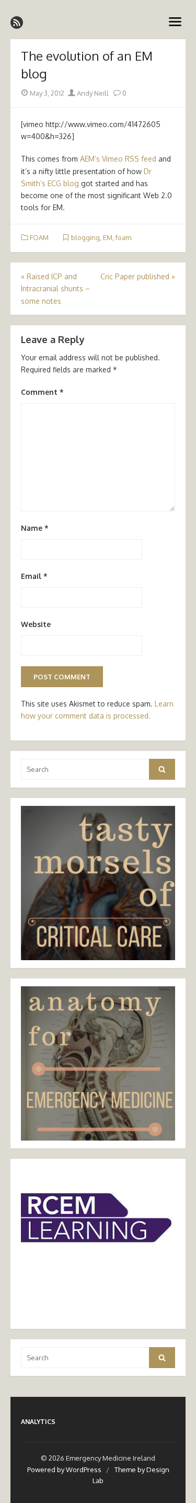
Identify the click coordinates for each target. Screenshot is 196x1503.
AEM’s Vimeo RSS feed (118, 158)
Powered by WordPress (64, 1469)
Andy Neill (92, 93)
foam (123, 237)
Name (35, 527)
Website (36, 624)
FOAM (39, 237)
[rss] (16, 22)
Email (34, 576)
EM (107, 237)
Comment (42, 392)
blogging (85, 237)
